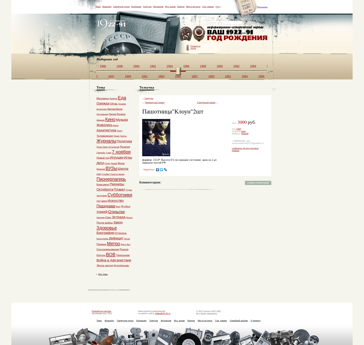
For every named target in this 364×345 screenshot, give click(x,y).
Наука (112, 114)
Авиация (100, 120)
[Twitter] (162, 169)
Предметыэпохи (195, 47)
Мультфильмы (121, 265)
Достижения (102, 114)
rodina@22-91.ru (162, 313)
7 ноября (121, 151)
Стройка (106, 174)
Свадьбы (100, 153)
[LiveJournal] (166, 169)
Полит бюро (102, 147)
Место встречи (193, 6)
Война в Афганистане (113, 260)
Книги (115, 125)
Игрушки (116, 157)
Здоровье (106, 227)
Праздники (105, 206)
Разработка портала (101, 311)
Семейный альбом (239, 320)
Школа (123, 169)
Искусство (115, 201)
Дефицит (116, 238)
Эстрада (118, 217)
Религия (125, 146)
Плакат (119, 189)
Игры (128, 157)
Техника (122, 104)
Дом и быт (125, 244)
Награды (100, 217)
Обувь (114, 103)
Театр (119, 131)
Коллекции (136, 6)
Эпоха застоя (104, 265)
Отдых (129, 190)
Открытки (116, 212)
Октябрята (104, 189)
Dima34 (244, 133)
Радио (116, 136)
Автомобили (114, 108)
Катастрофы (102, 239)
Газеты (123, 136)
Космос (121, 114)
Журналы (106, 140)
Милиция (100, 169)
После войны (104, 222)
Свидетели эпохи (121, 6)
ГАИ (98, 201)
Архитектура (106, 130)
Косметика (101, 109)
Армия (114, 163)
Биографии (105, 233)
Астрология (113, 147)
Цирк (243, 131)
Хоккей (101, 212)
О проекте (255, 320)
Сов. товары (208, 6)
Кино (110, 119)
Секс (108, 217)
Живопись (104, 125)
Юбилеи (100, 255)
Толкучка (147, 6)
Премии (101, 244)
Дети (100, 163)
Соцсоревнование (107, 249)
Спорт (107, 163)
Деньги (129, 217)
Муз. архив (170, 6)
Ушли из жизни (117, 174)
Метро (113, 243)
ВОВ (110, 254)
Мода (121, 163)
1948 (238, 129)
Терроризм (123, 255)
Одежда (102, 103)
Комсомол (102, 184)
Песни (127, 239)
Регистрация (262, 7)
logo (111, 25)
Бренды (180, 6)
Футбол (125, 206)
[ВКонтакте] (158, 169)
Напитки (113, 98)
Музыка (122, 120)
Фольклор (106, 6)
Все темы (103, 274)
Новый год (102, 157)
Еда (122, 97)
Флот (118, 206)
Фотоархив (158, 6)
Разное (124, 249)
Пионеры (117, 184)
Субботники (119, 194)
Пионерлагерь (111, 179)
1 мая (108, 153)
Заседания (101, 195)
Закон (118, 222)
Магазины (102, 98)
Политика (124, 141)
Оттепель (121, 233)
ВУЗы (111, 168)
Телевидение (104, 135)
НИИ (98, 174)
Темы (98, 6)
